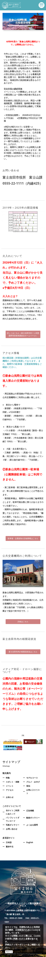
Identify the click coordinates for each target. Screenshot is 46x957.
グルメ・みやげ (33, 781)
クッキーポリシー (19, 944)
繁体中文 (10, 846)
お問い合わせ (11, 829)
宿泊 (28, 786)
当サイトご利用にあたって (12, 812)
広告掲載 (30, 810)
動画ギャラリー (33, 817)
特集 (8, 777)
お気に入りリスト (33, 791)
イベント (10, 786)
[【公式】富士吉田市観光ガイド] (11, 5)
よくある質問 (32, 825)
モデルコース (32, 777)
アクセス (10, 790)
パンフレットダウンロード (12, 819)
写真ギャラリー (12, 825)
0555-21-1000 (16, 918)
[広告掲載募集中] (12, 747)
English (29, 842)
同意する (9, 952)
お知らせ (10, 797)
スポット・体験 (12, 781)
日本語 (9, 842)
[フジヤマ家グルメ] (12, 741)
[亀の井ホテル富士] (33, 741)
